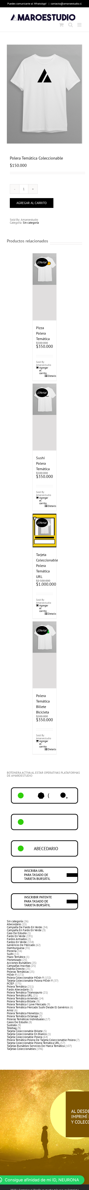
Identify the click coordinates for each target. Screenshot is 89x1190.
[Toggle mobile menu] (79, 24)
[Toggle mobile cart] (61, 24)
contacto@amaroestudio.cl (66, 3)
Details (50, 376)
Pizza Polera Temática (43, 333)
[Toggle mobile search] (70, 24)
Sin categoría (31, 223)
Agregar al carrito (31, 203)
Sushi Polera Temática (43, 463)
